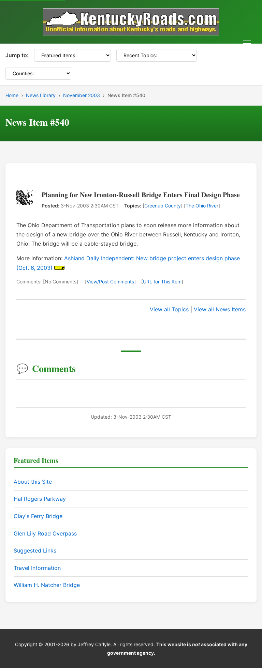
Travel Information (37, 567)
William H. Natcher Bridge (47, 584)
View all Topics (169, 309)
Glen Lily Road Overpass (45, 533)
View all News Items (220, 309)
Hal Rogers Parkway (40, 498)
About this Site (33, 481)
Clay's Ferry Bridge (38, 516)
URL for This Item (162, 281)
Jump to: (17, 55)
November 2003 (81, 95)
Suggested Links (35, 550)
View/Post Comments (110, 281)
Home (11, 95)
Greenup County (162, 205)
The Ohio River (202, 205)
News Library (41, 95)
